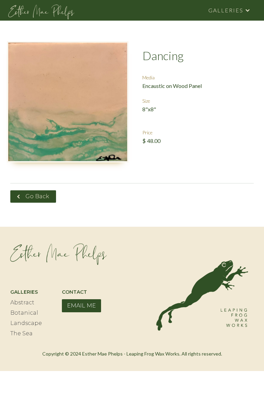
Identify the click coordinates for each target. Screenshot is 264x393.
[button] (229, 10)
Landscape (26, 323)
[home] (41, 10)
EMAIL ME (81, 305)
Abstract (22, 302)
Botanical (24, 313)
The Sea (21, 333)
